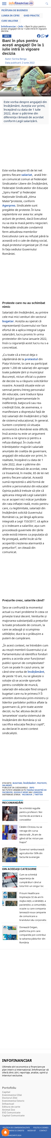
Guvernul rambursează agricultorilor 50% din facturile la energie (31, 853)
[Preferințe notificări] (5, 1132)
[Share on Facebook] (39, 37)
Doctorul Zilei (9, 1097)
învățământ (29, 783)
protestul (31, 359)
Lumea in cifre (10, 15)
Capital (6, 1092)
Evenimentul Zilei (12, 1095)
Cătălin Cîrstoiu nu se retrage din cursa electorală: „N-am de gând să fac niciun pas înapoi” (31, 834)
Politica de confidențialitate (16, 1127)
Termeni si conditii (15, 1130)
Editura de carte (11, 1106)
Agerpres (8, 205)
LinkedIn (37, 792)
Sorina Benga (19, 58)
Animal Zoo (8, 1109)
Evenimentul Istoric (13, 1100)
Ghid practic (32, 15)
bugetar (8, 321)
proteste (42, 783)
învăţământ (36, 672)
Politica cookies (40, 1127)
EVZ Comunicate (11, 1112)
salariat (26, 175)
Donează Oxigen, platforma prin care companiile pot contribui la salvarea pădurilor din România (32, 935)
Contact (43, 1130)
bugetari (17, 783)
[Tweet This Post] (47, 37)
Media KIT (31, 1130)
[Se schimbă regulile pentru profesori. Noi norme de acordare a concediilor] (9, 817)
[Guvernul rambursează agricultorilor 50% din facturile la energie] (9, 859)
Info (31, 787)
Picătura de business (14, 10)
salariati (7, 785)
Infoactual (8, 1103)
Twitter (38, 794)
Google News (21, 792)
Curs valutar (9, 20)
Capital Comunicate (13, 1115)
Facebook (27, 794)
